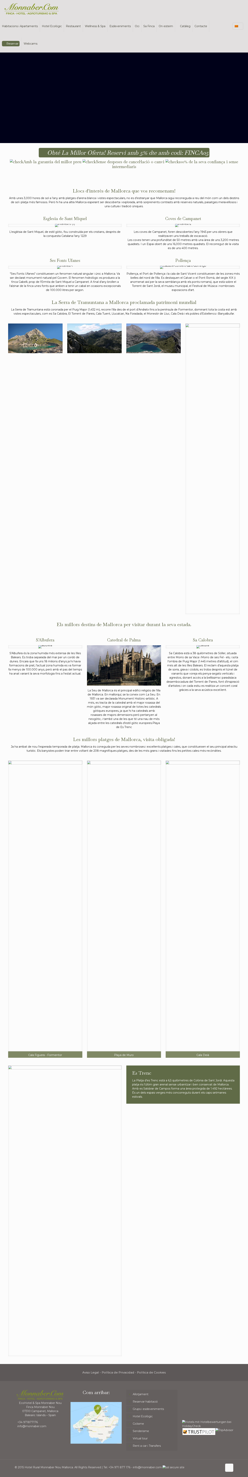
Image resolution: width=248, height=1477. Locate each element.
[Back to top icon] (229, 1468)
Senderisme (141, 1431)
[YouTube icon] (207, 1467)
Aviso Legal (90, 1372)
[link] (35, 338)
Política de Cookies (151, 1372)
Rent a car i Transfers (147, 1446)
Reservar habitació (145, 1401)
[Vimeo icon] (203, 1467)
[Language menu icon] (237, 26)
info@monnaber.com (31, 1426)
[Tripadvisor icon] (215, 1467)
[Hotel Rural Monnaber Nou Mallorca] (31, 8)
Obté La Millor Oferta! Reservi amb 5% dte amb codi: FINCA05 (127, 152)
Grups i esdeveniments (148, 1409)
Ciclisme (138, 1423)
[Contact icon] (219, 1467)
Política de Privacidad (118, 1372)
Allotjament (140, 1394)
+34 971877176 (27, 1422)
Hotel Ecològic (143, 1416)
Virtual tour (140, 1438)
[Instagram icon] (211, 1467)
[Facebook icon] (199, 1467)
